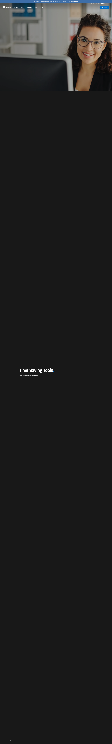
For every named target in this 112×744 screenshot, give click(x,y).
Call (98, 3)
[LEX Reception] (7, 7)
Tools (35, 7)
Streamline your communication (12, 740)
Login (108, 3)
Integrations (29, 7)
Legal (22, 7)
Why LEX (41, 7)
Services (16, 7)
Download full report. (75, 1)
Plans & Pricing (104, 7)
